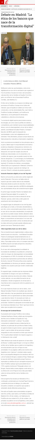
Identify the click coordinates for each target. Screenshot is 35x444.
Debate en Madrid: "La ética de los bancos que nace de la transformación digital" (17, 20)
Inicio (10, 6)
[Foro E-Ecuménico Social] (6, 2)
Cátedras (16, 6)
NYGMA (11, 436)
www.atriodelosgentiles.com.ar (16, 403)
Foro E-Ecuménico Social (16, 431)
